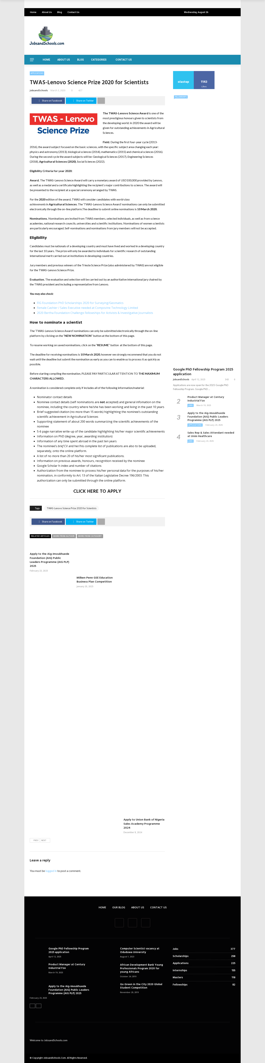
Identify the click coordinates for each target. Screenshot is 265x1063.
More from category (90, 536)
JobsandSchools (39, 90)
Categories (99, 59)
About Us (47, 12)
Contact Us (73, 12)
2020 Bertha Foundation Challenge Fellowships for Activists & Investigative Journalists (95, 313)
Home (33, 12)
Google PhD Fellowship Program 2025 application (65, 4)
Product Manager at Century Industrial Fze (205, 399)
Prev (36, 840)
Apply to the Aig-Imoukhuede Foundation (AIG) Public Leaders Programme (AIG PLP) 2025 (49, 560)
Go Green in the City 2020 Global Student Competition (141, 986)
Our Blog (118, 907)
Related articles (40, 536)
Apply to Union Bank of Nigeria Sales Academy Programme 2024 (143, 823)
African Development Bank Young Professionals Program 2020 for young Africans (141, 968)
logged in (51, 870)
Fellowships (181, 97)
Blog (59, 12)
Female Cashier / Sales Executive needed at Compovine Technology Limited (87, 308)
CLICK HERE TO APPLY (97, 491)
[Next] (38, 1006)
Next (43, 840)
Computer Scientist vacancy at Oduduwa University (139, 950)
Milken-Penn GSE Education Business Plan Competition (95, 579)
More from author (63, 536)
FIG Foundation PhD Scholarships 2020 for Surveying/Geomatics (80, 303)
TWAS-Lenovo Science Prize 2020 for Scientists (71, 508)
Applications (37, 73)
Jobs (190, 405)
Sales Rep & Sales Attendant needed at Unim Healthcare (210, 435)
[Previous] (32, 1006)
